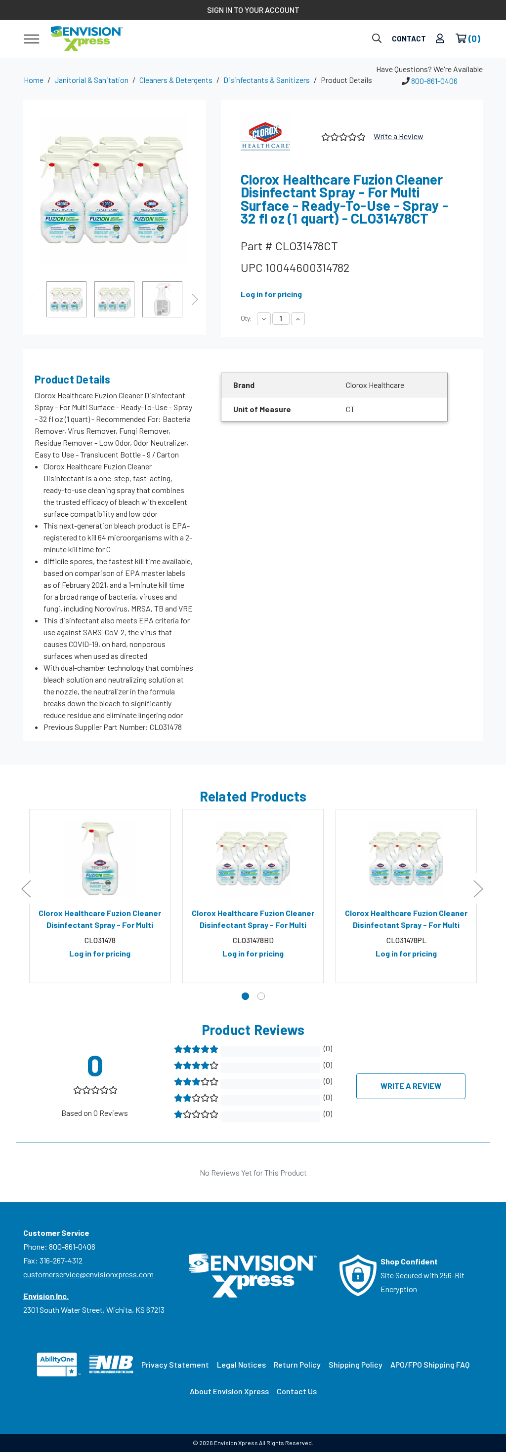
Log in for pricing (271, 294)
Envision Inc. (46, 1295)
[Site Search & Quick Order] (376, 39)
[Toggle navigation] (31, 38)
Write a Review (398, 136)
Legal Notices (241, 1364)
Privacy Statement (175, 1364)
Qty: (246, 318)
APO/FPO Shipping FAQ (429, 1364)
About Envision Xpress (229, 1391)
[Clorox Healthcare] (277, 136)
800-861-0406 (434, 80)
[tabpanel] (99, 896)
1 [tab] (245, 996)
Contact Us (297, 1391)
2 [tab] (261, 996)
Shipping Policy (355, 1364)
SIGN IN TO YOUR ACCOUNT (253, 9)
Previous (32, 299)
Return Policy (297, 1364)
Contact (409, 38)
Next (196, 299)
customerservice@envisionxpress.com (88, 1274)
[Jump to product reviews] (342, 136)
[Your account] (440, 39)
